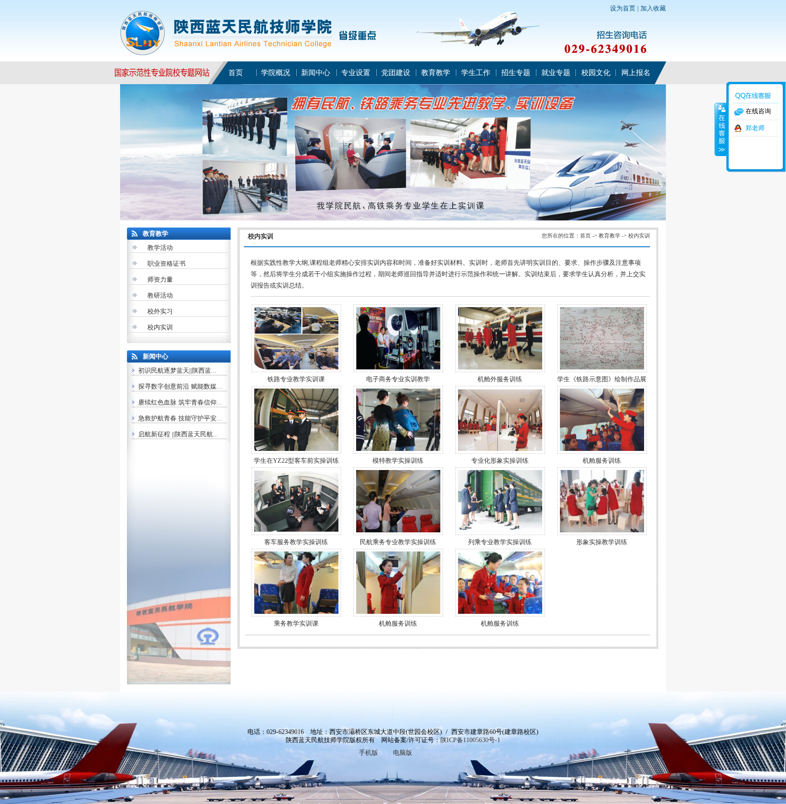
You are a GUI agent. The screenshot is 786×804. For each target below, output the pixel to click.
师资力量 (160, 279)
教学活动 (160, 247)
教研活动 (160, 295)
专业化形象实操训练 (500, 460)
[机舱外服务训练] (500, 370)
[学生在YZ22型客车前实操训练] (296, 451)
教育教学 (609, 236)
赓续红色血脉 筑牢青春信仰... (180, 402)
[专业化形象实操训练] (500, 451)
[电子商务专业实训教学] (398, 370)
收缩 (721, 129)
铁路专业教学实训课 (296, 379)
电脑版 (402, 752)
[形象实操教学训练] (602, 533)
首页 (585, 236)
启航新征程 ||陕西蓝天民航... (178, 434)
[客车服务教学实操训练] (296, 533)
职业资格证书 (166, 263)
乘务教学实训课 (296, 623)
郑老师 (755, 128)
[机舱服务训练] (602, 451)
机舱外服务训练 (500, 379)
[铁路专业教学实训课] (296, 370)
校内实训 (160, 327)
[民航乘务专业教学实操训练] (398, 533)
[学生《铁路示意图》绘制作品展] (602, 370)
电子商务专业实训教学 (398, 379)
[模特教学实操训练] (398, 451)
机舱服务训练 (602, 460)
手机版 (368, 752)
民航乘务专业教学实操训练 (398, 542)
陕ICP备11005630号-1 (470, 740)
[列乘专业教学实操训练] (500, 533)
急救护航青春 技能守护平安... (180, 418)
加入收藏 (653, 8)
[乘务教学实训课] (296, 614)
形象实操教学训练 (601, 542)
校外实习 (160, 311)
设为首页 (622, 8)
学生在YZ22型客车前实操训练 (296, 460)
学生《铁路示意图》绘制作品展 (601, 379)
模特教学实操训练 (398, 460)
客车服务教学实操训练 (296, 542)
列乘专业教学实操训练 (500, 542)
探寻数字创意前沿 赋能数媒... (180, 386)
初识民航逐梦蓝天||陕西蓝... (177, 370)
